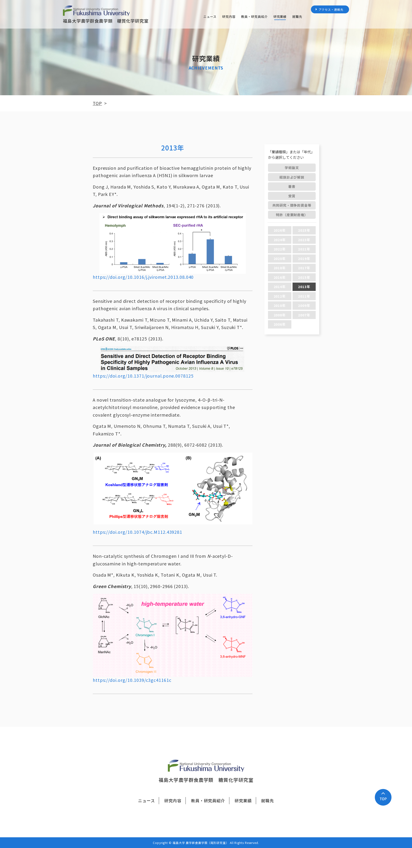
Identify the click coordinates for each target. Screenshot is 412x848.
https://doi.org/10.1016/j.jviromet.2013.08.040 (143, 277)
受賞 (291, 196)
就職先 (297, 16)
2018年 (280, 267)
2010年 (280, 305)
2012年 (280, 296)
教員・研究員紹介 (254, 16)
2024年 (280, 239)
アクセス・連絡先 (331, 9)
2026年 (280, 230)
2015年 (304, 277)
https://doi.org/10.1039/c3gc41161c (132, 680)
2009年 (304, 305)
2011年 (304, 296)
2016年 (280, 277)
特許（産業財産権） (292, 214)
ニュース (209, 16)
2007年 (304, 315)
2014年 (280, 286)
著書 (291, 186)
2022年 (280, 249)
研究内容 (229, 16)
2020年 (280, 258)
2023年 (304, 239)
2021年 (304, 249)
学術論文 (292, 167)
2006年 (280, 324)
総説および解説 (291, 177)
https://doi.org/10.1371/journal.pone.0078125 (143, 376)
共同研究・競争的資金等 (291, 205)
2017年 (304, 267)
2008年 (280, 315)
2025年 (304, 230)
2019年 (304, 258)
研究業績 (280, 16)
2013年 (304, 286)
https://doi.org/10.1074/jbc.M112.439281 (137, 532)
